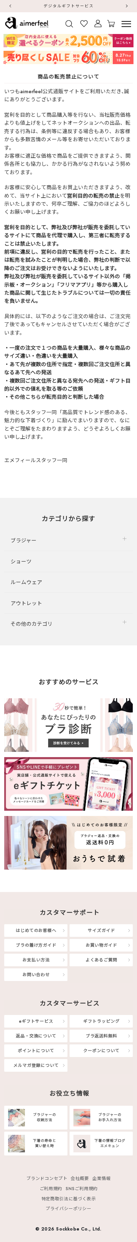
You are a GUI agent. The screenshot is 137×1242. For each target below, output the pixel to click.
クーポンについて (101, 1051)
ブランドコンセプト (46, 1178)
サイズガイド (101, 930)
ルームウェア (26, 582)
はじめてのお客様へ (36, 930)
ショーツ (21, 561)
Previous (9, 6)
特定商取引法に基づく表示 (68, 1198)
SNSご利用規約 (81, 1189)
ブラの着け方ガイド (36, 945)
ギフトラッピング (101, 1021)
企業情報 (101, 1178)
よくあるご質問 (101, 960)
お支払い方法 (36, 960)
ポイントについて (36, 1051)
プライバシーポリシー (68, 1209)
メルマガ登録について (36, 1065)
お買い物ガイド (101, 945)
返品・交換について (36, 1036)
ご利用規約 (51, 1189)
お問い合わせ (36, 974)
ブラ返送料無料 (101, 1036)
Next (127, 6)
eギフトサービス (36, 1021)
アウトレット (26, 603)
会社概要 (80, 1178)
